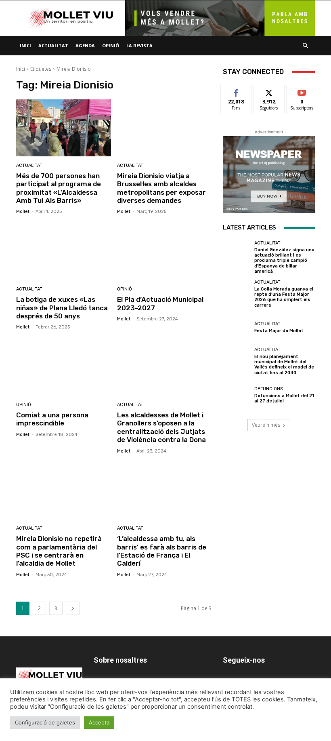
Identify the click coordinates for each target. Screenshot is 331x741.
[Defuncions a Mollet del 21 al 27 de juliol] (236, 395)
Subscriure (301, 91)
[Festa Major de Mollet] (236, 327)
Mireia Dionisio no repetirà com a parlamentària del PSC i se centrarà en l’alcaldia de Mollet (59, 551)
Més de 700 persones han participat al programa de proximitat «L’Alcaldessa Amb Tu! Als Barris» (58, 188)
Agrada (236, 91)
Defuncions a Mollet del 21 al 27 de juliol (284, 398)
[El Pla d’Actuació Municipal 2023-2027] (164, 251)
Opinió (110, 45)
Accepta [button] (99, 722)
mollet (22, 211)
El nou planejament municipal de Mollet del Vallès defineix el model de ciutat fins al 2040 (284, 364)
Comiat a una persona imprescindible (52, 419)
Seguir (269, 91)
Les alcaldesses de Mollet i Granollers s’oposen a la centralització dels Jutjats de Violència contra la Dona (161, 427)
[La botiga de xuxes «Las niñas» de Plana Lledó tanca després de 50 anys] (63, 251)
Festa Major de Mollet (279, 330)
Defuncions (268, 389)
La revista (139, 45)
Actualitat (53, 45)
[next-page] (73, 608)
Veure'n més (266, 424)
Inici (25, 45)
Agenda (85, 45)
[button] (305, 46)
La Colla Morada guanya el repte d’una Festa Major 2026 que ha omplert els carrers (283, 297)
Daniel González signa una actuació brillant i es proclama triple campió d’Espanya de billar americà (284, 260)
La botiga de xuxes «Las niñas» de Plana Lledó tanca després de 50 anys (62, 307)
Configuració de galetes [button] (45, 722)
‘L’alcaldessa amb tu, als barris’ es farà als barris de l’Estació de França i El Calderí (161, 551)
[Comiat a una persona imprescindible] (63, 367)
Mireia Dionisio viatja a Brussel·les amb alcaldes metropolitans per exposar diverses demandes (161, 188)
